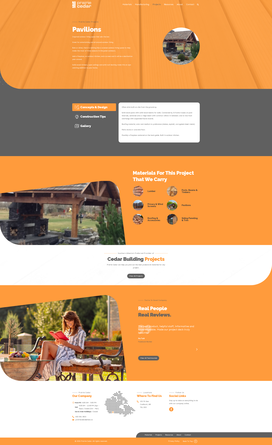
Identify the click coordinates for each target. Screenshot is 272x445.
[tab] (94, 107)
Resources (168, 4)
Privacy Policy (173, 441)
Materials (127, 4)
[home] (81, 4)
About (180, 4)
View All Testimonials (148, 358)
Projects (157, 4)
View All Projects (136, 276)
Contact (190, 4)
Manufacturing (142, 4)
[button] (197, 349)
